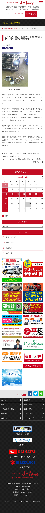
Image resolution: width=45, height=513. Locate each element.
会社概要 (4, 414)
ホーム (3, 400)
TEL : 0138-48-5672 (22, 486)
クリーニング (10, 237)
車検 (2, 405)
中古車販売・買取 (7, 409)
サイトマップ (28, 418)
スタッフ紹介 (28, 414)
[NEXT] (41, 177)
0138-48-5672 (17, 13)
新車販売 (27, 400)
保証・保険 (28, 409)
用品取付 (9, 248)
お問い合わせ (31, 14)
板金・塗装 (10, 242)
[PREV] (4, 177)
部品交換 (7, 48)
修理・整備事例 (11, 28)
